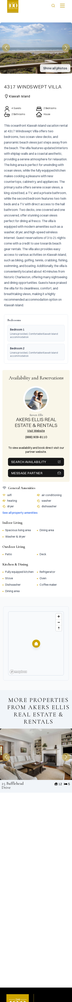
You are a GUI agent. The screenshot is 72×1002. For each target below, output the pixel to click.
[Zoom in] (59, 616)
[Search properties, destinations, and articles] (53, 6)
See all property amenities (20, 513)
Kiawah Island (19, 96)
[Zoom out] (59, 622)
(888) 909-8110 (36, 437)
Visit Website (36, 431)
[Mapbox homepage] (18, 671)
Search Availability (28, 462)
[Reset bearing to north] (59, 628)
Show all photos (55, 68)
